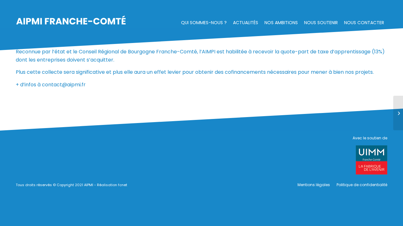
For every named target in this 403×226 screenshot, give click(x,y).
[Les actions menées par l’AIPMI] (398, 113)
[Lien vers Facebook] (328, 8)
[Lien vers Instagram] (341, 8)
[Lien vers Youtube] (379, 8)
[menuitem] (204, 20)
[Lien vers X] (354, 8)
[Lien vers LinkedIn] (366, 8)
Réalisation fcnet (112, 184)
